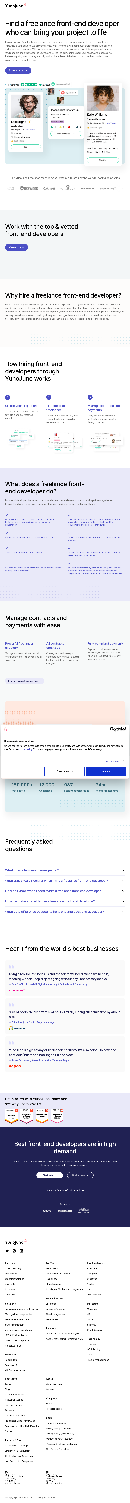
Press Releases (54, 1408)
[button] (122, 6)
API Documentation (15, 1370)
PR (88, 1314)
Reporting (10, 1294)
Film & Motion (94, 1294)
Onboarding (11, 1273)
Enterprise (51, 1303)
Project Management (98, 1359)
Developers (93, 1344)
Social (90, 1319)
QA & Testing (94, 1349)
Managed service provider (18, 1314)
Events (49, 1403)
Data (89, 1354)
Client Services (94, 1330)
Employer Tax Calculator (17, 1450)
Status (8, 1431)
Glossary (9, 1410)
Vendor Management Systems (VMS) (65, 1338)
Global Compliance (14, 1279)
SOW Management (14, 1324)
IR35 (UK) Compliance (16, 1335)
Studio (90, 1284)
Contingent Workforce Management (64, 1289)
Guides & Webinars (14, 1394)
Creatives (92, 1279)
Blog (7, 1389)
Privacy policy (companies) (60, 1428)
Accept (106, 771)
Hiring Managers (54, 1284)
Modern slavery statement (59, 1438)
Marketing (92, 1309)
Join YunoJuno (76, 1190)
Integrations (11, 1359)
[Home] (16, 5)
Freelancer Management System (21, 1309)
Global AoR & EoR (14, 1345)
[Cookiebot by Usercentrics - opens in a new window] (112, 729)
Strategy (91, 1324)
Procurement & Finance (58, 1273)
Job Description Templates (19, 1461)
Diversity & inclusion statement (62, 1444)
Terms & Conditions (56, 1423)
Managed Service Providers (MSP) (63, 1333)
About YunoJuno (54, 1384)
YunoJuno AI (11, 1365)
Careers (50, 1389)
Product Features (14, 1405)
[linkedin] (21, 1251)
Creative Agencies (55, 1314)
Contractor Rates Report (18, 1445)
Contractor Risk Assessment (19, 1456)
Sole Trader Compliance (17, 1340)
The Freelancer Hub (15, 1415)
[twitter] (7, 1251)
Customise (63, 771)
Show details (112, 761)
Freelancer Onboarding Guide (20, 1420)
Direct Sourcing (13, 1268)
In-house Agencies (55, 1309)
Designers (92, 1273)
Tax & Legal (52, 1279)
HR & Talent (52, 1268)
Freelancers (52, 1319)
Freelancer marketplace (17, 1319)
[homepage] (19, 1242)
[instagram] (14, 1251)
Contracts (10, 1289)
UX (88, 1289)
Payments (10, 1284)
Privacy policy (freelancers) (60, 1433)
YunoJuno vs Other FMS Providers (22, 1426)
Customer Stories (14, 1399)
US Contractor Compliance (18, 1330)
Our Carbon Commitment (58, 1449)
